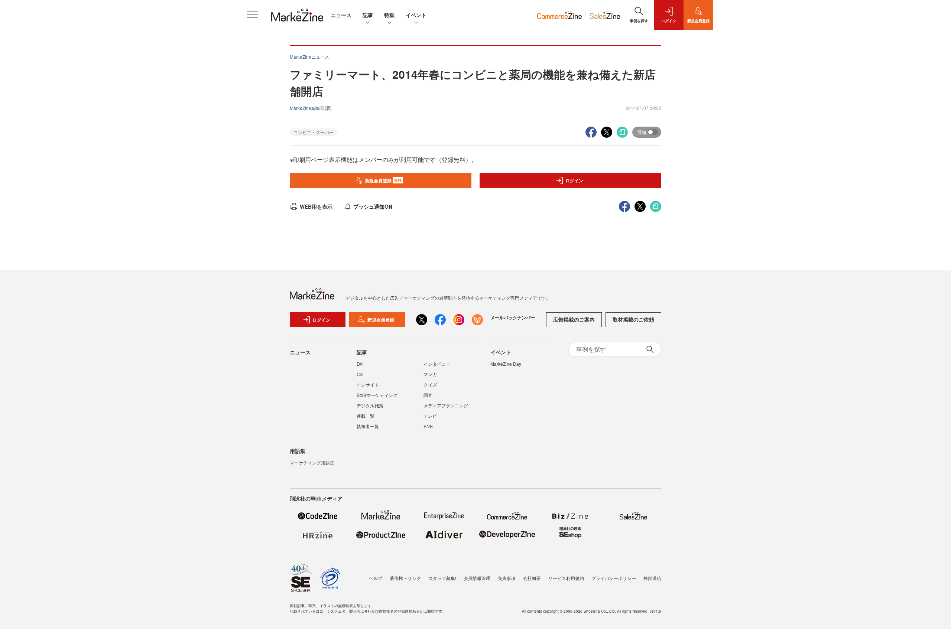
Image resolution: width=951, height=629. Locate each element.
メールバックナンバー (512, 317)
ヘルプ (375, 578)
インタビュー (436, 364)
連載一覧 (365, 416)
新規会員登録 (383, 180)
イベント (416, 15)
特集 (389, 15)
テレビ (430, 416)
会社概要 (532, 578)
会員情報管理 (477, 578)
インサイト (368, 384)
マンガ (430, 374)
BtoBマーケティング (377, 395)
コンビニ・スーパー (313, 132)
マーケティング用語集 (312, 462)
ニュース (341, 15)
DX (360, 364)
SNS (428, 426)
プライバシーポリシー (613, 578)
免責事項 (507, 578)
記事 (368, 15)
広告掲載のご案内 (574, 319)
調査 (427, 395)
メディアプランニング (445, 405)
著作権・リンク (405, 578)
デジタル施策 (370, 405)
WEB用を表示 (316, 206)
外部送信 (652, 578)
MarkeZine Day (505, 364)
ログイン (574, 180)
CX (360, 374)
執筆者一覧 (368, 426)
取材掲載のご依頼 (633, 319)
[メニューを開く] (252, 15)
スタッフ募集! (442, 578)
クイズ (430, 384)
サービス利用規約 (566, 578)
